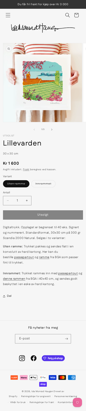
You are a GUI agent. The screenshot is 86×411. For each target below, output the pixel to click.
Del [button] (9, 296)
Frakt (26, 169)
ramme (44, 257)
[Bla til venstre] (34, 129)
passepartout (24, 257)
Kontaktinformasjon (69, 402)
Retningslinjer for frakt (42, 402)
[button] (8, 15)
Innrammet (45, 184)
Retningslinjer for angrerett (36, 396)
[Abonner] (66, 338)
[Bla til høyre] (51, 129)
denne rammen (14, 279)
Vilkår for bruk (18, 402)
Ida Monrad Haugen (42, 391)
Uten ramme (18, 184)
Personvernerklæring (65, 396)
